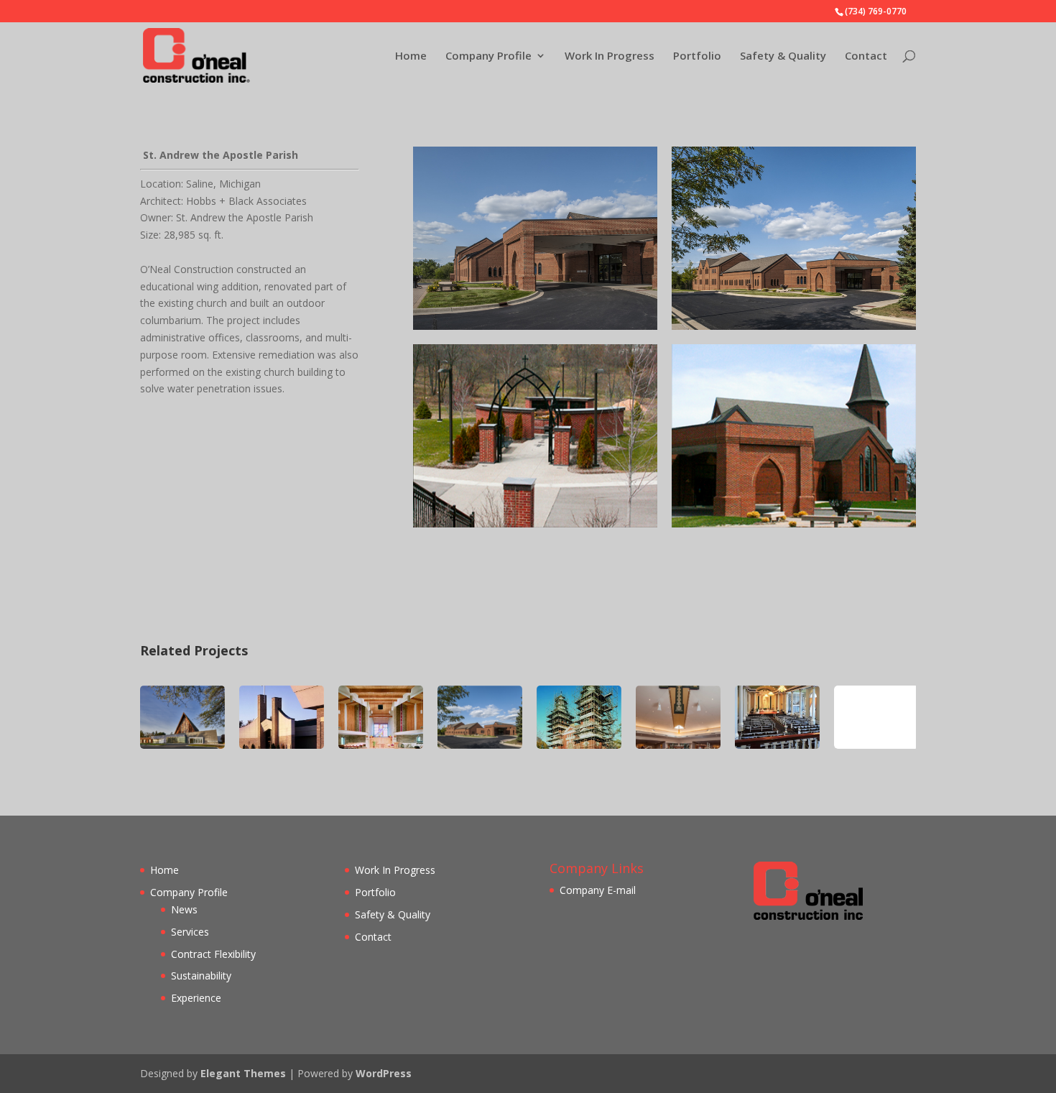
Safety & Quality (783, 56)
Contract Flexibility (213, 954)
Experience (196, 998)
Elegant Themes (243, 1073)
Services (190, 931)
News (184, 909)
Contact (866, 56)
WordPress (384, 1073)
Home (411, 56)
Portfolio (697, 56)
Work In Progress (609, 56)
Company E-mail (598, 890)
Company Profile (488, 56)
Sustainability (201, 975)
